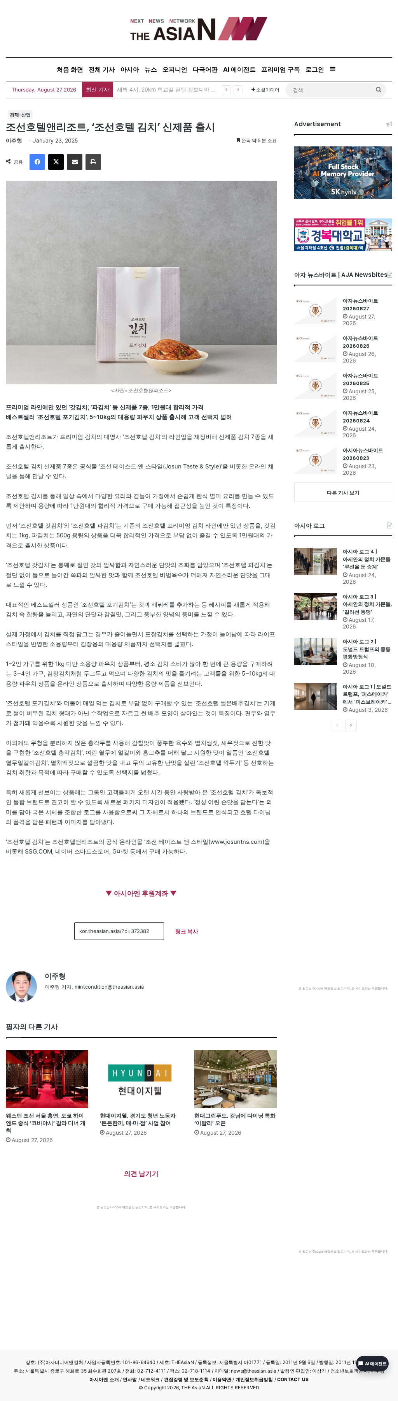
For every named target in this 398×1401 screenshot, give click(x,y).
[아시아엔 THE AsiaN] (199, 29)
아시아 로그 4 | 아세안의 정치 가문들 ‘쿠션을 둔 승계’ (367, 559)
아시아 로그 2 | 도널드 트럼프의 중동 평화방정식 (367, 649)
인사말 (130, 1379)
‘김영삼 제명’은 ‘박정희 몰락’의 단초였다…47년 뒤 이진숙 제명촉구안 (201, 89)
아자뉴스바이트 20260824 (360, 416)
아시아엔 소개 (104, 1379)
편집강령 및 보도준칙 (186, 1379)
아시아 (129, 69)
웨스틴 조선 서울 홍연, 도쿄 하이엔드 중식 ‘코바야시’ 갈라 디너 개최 (46, 1123)
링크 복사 (186, 931)
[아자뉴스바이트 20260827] (315, 310)
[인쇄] (93, 162)
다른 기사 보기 (343, 492)
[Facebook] (37, 162)
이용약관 (222, 1379)
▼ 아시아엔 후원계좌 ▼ (141, 893)
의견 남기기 (141, 1173)
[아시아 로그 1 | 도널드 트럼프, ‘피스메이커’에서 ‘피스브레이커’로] (315, 696)
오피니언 (174, 69)
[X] (56, 162)
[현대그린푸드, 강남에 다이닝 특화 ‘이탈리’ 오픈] (235, 1079)
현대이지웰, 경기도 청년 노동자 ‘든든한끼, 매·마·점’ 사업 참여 (138, 1119)
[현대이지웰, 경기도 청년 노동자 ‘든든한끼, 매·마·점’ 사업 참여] (141, 1079)
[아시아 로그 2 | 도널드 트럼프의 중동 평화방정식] (315, 651)
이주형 (14, 140)
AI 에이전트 (239, 69)
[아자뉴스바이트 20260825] (315, 385)
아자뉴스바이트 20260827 (360, 304)
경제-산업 (20, 115)
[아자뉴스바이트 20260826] (315, 348)
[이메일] (74, 162)
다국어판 (205, 69)
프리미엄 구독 (280, 69)
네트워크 (150, 1379)
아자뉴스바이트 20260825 (360, 379)
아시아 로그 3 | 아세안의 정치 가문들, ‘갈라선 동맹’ (367, 604)
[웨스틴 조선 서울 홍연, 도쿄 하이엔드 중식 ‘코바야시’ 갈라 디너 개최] (47, 1079)
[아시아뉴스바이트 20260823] (315, 460)
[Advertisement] (141, 1267)
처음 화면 (70, 69)
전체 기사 (102, 69)
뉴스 (151, 69)
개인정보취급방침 (254, 1379)
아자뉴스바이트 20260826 (360, 342)
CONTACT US (293, 1379)
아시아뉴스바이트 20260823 (363, 454)
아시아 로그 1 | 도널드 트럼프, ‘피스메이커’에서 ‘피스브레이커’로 (367, 694)
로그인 (314, 69)
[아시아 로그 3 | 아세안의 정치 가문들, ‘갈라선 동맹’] (315, 606)
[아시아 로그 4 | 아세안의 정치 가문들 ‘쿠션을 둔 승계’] (315, 561)
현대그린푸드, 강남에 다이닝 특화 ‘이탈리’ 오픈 (235, 1119)
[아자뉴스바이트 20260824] (315, 422)
